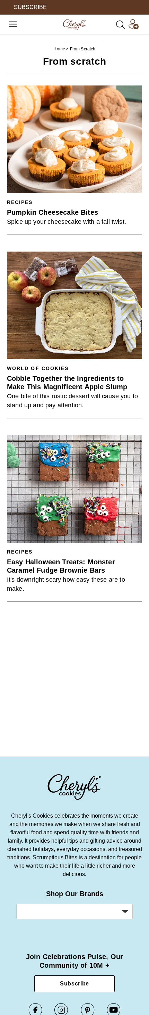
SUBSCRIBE (30, 7)
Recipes (20, 202)
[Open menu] (13, 24)
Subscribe (74, 984)
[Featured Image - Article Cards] (74, 139)
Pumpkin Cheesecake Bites (52, 212)
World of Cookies (38, 368)
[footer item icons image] (74, 799)
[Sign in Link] (133, 27)
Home (59, 49)
